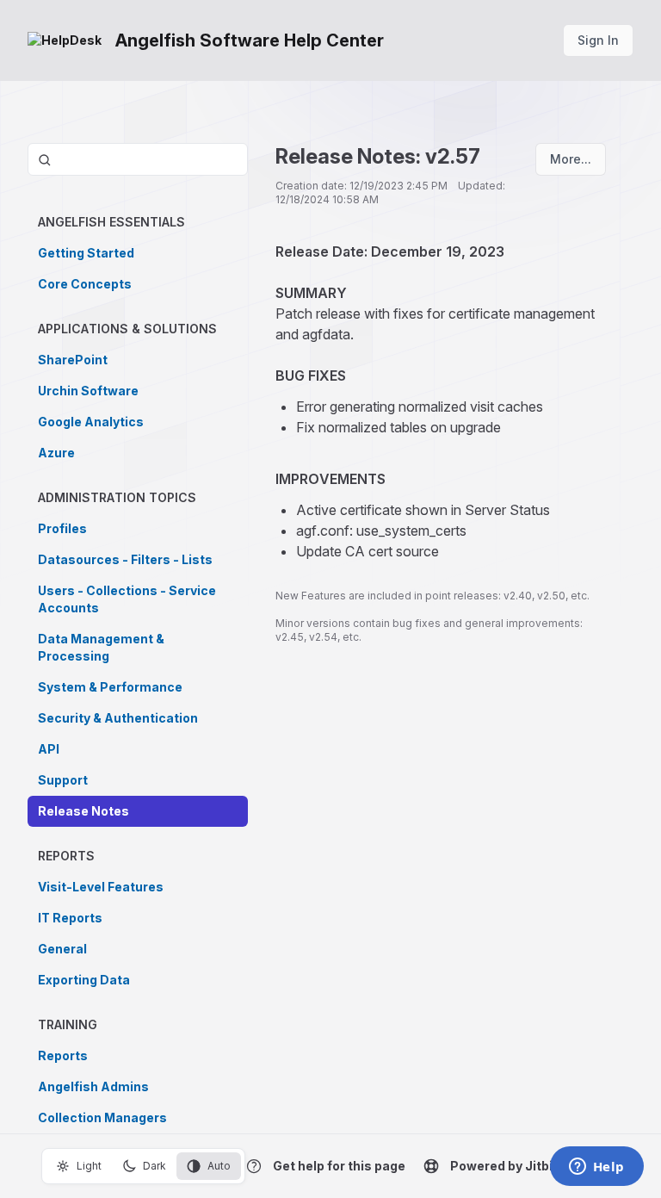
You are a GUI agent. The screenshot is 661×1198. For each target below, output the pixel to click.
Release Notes (83, 811)
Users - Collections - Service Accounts (127, 599)
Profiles (62, 528)
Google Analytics (91, 421)
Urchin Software (88, 390)
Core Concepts (85, 283)
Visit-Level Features (101, 886)
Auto (219, 1165)
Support (63, 780)
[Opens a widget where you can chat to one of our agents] (596, 1167)
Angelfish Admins (93, 1086)
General (62, 948)
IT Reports (70, 917)
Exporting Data (84, 979)
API (48, 749)
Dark (154, 1165)
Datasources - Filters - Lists (125, 559)
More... (570, 159)
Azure (56, 452)
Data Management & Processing (101, 647)
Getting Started (86, 252)
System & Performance (110, 687)
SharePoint (73, 359)
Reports (63, 1055)
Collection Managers (102, 1117)
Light (89, 1165)
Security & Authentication (118, 718)
